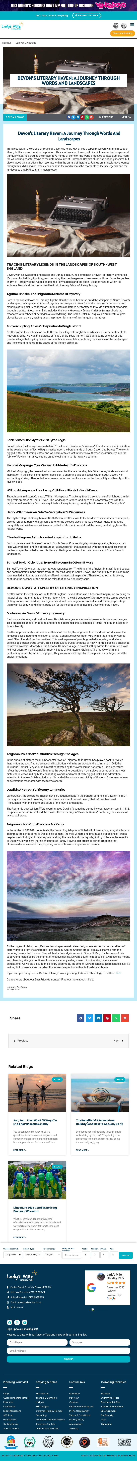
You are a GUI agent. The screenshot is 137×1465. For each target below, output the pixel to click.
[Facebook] (9, 1322)
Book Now (74, 1393)
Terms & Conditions (80, 1415)
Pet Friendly (107, 1415)
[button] (132, 24)
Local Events (10, 1419)
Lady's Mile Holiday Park (115, 1276)
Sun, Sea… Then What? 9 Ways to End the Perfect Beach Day (35, 1122)
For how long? (49, 1249)
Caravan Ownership (26, 42)
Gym (103, 1419)
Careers (73, 1402)
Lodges (40, 1402)
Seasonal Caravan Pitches (50, 1419)
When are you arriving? (68, 1249)
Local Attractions (12, 1411)
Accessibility (76, 1424)
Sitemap (74, 1428)
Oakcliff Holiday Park (47, 1428)
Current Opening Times (16, 1397)
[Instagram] (17, 1322)
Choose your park (10, 1249)
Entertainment (108, 1411)
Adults (84, 1249)
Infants (103, 1249)
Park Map (8, 1402)
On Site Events (11, 1424)
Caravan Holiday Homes (49, 1411)
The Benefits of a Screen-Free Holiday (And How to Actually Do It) (99, 1122)
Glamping (41, 1415)
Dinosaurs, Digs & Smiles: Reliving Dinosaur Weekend (35, 1209)
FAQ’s (6, 1393)
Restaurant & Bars (110, 1402)
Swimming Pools (110, 1397)
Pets (111, 1249)
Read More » (19, 1150)
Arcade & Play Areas (112, 1406)
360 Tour (8, 1415)
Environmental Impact (81, 1406)
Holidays (6, 42)
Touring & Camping (46, 1397)
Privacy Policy (76, 1419)
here (118, 973)
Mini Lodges (42, 1406)
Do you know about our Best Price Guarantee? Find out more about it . (50, 979)
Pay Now (74, 1397)
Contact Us (9, 1406)
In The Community (79, 1411)
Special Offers (11, 1428)
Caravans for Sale (45, 1424)
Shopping (106, 1424)
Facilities (105, 1393)
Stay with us (42, 1393)
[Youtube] (24, 1322)
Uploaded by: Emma (17, 987)
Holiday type (28, 1249)
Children (94, 1249)
